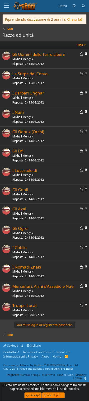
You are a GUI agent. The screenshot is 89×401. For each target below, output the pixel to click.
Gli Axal (19, 209)
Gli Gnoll (20, 189)
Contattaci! (11, 352)
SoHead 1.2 (14, 345)
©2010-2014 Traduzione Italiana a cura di (38, 368)
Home (56, 356)
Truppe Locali (24, 305)
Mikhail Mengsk (22, 59)
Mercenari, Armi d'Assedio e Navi (43, 286)
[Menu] (6, 6)
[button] (85, 378)
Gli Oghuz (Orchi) (28, 131)
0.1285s (68, 375)
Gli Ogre (20, 228)
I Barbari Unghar (28, 93)
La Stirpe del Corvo (29, 73)
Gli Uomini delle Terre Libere (38, 54)
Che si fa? (75, 19)
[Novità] (74, 5)
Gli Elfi (17, 151)
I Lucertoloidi (24, 170)
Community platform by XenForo (41, 365)
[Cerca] (83, 5)
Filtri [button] (80, 45)
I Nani (18, 112)
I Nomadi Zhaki (26, 267)
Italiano (35, 345)
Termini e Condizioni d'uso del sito (46, 352)
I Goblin (19, 247)
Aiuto (45, 356)
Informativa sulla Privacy (20, 356)
